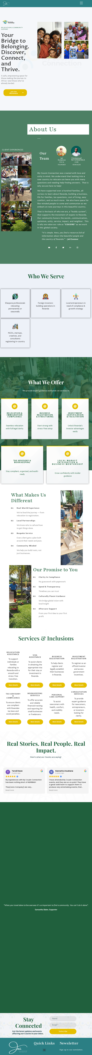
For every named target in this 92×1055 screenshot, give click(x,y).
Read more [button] (10, 790)
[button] (44, 1050)
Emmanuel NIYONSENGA (78, 159)
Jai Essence (62, 159)
